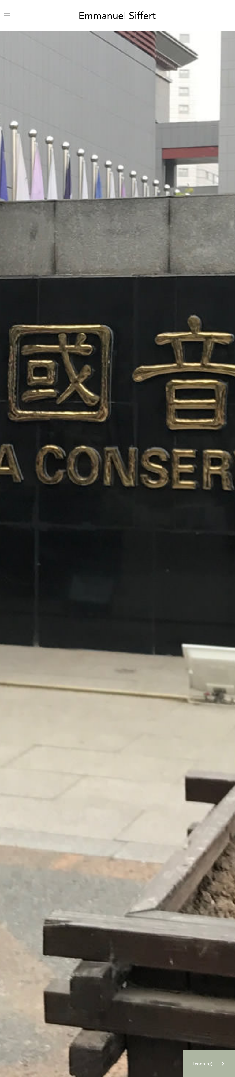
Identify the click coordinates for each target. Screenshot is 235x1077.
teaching (202, 1064)
